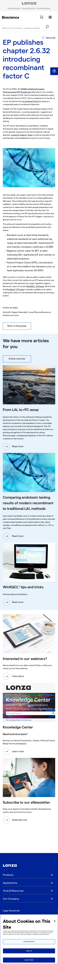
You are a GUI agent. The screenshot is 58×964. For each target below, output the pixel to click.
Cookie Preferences (28, 941)
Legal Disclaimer (11, 910)
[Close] (55, 921)
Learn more (18, 751)
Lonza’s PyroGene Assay (22, 135)
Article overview (17, 358)
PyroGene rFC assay (15, 289)
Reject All (29, 951)
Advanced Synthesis (28, 8)
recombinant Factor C (31, 101)
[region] (29, 939)
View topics (18, 676)
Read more (17, 446)
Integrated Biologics (14, 8)
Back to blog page (16, 326)
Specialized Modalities (44, 8)
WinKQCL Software (35, 286)
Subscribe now (19, 820)
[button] (54, 71)
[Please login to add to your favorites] (6, 152)
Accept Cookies (29, 960)
